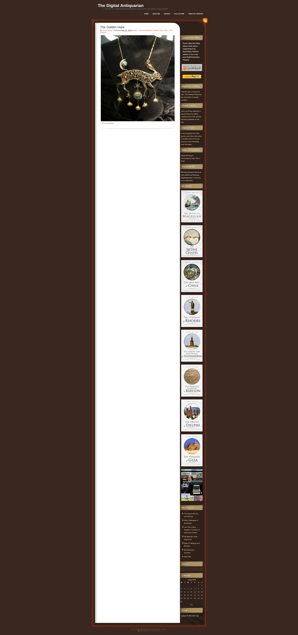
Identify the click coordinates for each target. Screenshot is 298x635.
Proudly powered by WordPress (140, 629)
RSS (204, 21)
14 (195, 592)
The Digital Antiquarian (121, 5)
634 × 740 (137, 30)
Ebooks (167, 14)
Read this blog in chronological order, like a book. (190, 158)
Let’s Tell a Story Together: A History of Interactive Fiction (192, 530)
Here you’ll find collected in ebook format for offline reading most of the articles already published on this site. (191, 116)
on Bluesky (197, 178)
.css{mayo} (163, 629)
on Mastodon (188, 180)
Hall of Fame (179, 14)
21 (195, 595)
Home (146, 14)
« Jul (191, 604)
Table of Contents (195, 14)
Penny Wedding (108, 123)
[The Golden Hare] (137, 78)
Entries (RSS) (143, 630)
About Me (156, 14)
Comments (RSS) (155, 630)
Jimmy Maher (107, 30)
